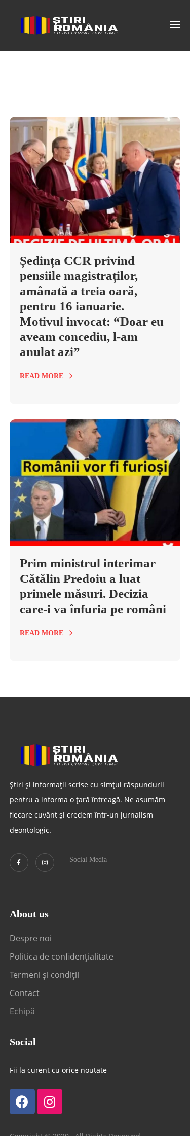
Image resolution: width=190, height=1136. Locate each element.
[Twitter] (19, 862)
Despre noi (31, 938)
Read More (41, 376)
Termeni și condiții (44, 974)
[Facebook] (22, 1101)
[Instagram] (44, 862)
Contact (26, 993)
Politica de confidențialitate (61, 956)
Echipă (22, 1011)
